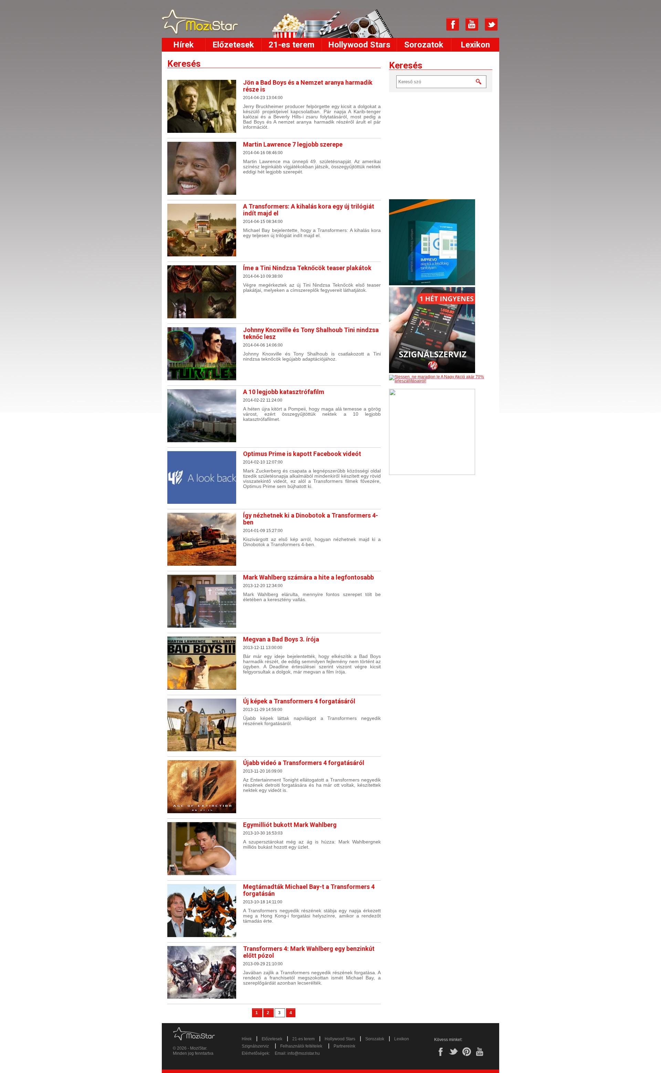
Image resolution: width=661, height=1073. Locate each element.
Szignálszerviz (255, 1046)
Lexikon (475, 45)
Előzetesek (233, 45)
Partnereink (344, 1046)
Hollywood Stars (359, 45)
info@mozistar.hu (303, 1053)
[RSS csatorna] (433, 24)
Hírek (183, 45)
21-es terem (291, 45)
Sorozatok (423, 45)
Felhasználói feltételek (301, 1046)
